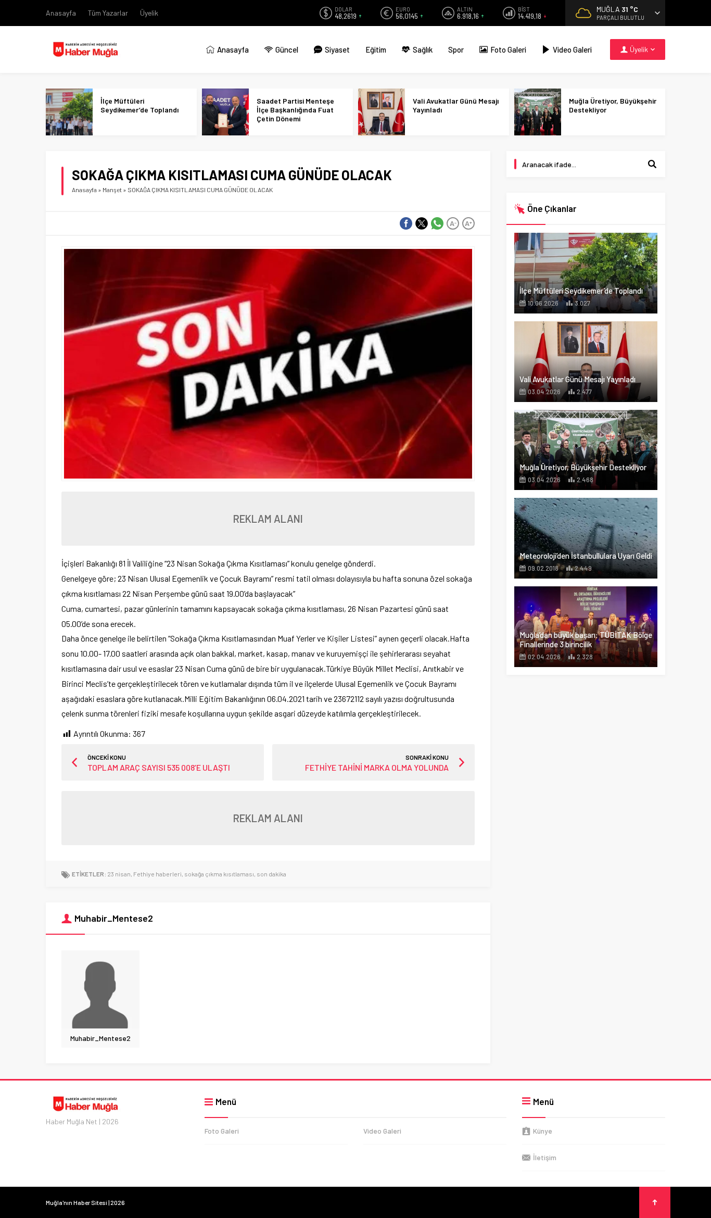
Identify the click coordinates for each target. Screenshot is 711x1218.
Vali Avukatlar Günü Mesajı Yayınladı (456, 105)
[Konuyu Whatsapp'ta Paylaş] (437, 223)
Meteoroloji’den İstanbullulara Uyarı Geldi (585, 555)
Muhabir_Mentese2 (100, 1038)
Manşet (112, 189)
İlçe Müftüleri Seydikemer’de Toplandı (139, 105)
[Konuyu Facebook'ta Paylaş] (406, 223)
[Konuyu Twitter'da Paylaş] (421, 223)
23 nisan (119, 873)
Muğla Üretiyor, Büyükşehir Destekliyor (612, 105)
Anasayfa (84, 189)
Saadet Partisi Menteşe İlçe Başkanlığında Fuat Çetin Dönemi (295, 109)
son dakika (271, 873)
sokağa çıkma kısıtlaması (219, 873)
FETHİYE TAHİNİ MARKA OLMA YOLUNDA (377, 767)
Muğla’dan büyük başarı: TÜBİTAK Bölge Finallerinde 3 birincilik (585, 639)
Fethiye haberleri (157, 873)
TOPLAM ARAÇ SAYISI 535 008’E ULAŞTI (158, 767)
